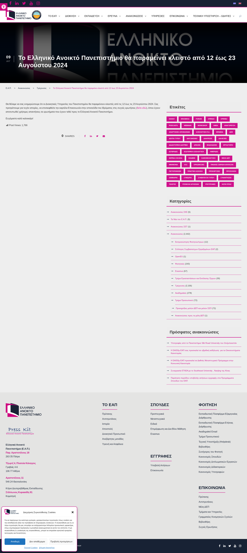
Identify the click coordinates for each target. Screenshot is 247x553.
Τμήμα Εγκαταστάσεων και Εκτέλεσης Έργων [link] (195, 278)
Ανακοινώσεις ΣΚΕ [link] (179, 212)
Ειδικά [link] (154, 424)
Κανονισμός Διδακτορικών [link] (212, 467)
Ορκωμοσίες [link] (199, 164)
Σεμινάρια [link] (173, 178)
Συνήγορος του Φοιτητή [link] (211, 452)
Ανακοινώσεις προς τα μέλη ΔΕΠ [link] (189, 315)
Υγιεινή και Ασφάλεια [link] (112, 444)
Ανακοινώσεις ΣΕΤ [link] (179, 226)
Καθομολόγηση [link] (208, 158)
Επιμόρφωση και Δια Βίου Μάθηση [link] (168, 429)
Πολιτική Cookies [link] (31, 548)
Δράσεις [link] (197, 145)
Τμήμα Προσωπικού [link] (184, 300)
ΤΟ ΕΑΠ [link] (52, 16)
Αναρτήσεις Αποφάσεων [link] (179, 132)
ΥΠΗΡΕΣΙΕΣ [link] (158, 16)
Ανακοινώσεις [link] (177, 234)
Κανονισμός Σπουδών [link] (210, 457)
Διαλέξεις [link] (223, 138)
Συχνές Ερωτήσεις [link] (208, 527)
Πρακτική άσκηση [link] (195, 171)
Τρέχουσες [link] (180, 286)
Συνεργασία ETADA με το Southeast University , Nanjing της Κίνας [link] (200, 370)
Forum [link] (199, 119)
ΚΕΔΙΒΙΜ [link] (192, 158)
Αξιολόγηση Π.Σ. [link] (203, 132)
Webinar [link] (187, 125)
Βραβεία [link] (219, 132)
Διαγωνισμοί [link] (192, 138)
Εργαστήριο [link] (228, 145)
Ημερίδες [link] (214, 151)
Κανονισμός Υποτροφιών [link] (211, 472)
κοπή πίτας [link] (226, 184)
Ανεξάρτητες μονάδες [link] (113, 439)
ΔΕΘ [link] (231, 132)
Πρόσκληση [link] (231, 171)
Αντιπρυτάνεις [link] (109, 419)
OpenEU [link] (224, 119)
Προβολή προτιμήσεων (61, 541)
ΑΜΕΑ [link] (215, 125)
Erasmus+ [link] (185, 119)
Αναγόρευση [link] (229, 125)
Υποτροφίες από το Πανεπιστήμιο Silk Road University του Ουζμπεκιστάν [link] (204, 343)
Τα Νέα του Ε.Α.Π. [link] (179, 219)
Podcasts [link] (173, 125)
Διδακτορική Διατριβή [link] (178, 145)
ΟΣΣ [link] (185, 164)
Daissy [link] (172, 119)
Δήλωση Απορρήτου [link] (47, 548)
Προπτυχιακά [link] (157, 414)
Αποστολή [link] (107, 429)
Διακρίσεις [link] (208, 138)
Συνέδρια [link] (188, 178)
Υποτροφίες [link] (210, 184)
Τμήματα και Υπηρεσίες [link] (210, 512)
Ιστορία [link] (105, 424)
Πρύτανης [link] (107, 414)
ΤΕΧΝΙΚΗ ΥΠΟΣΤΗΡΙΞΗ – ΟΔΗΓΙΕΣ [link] (212, 16)
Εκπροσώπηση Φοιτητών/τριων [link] (189, 242)
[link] (3, 7)
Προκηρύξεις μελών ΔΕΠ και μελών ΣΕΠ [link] (194, 308)
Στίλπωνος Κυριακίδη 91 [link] (19, 492)
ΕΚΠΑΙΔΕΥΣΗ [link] (91, 16)
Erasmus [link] (179, 271)
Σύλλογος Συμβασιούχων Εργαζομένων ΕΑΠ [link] (195, 249)
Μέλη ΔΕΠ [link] (226, 158)
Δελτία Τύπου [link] (174, 138)
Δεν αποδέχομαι (37, 541)
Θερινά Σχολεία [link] (175, 158)
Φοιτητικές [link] (179, 264)
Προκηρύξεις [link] (214, 171)
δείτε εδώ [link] (141, 108)
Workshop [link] (202, 125)
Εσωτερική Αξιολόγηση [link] (194, 151)
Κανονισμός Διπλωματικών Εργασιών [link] (218, 462)
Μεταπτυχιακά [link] (158, 419)
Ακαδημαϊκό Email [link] (208, 431)
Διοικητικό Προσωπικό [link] (113, 434)
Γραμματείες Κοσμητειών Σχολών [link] (215, 517)
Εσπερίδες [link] (173, 151)
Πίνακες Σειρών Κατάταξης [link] (222, 164)
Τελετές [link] (172, 184)
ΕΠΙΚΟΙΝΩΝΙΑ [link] (177, 16)
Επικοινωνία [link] (157, 470)
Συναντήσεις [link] (226, 178)
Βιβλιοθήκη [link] (204, 447)
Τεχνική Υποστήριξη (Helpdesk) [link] (215, 442)
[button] (72, 512)
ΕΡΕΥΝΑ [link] (112, 16)
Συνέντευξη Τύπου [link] (206, 178)
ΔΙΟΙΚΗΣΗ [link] (70, 16)
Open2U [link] (211, 119)
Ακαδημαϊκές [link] (180, 293)
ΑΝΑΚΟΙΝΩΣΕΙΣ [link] (134, 16)
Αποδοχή (15, 541)
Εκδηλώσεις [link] (212, 145)
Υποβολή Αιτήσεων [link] (190, 184)
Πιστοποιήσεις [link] (175, 171)
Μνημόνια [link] (173, 164)
